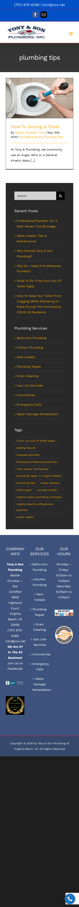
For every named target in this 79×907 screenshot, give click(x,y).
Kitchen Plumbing (30, 347)
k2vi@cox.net (54, 5)
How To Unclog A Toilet (39, 94)
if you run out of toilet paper (35, 440)
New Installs (26, 357)
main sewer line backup (32, 468)
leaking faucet (25, 447)
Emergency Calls (29, 404)
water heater (25, 517)
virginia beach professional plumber (34, 507)
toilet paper (24, 489)
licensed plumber (28, 454)
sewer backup (49, 482)
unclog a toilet (47, 489)
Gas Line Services (30, 385)
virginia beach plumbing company (39, 497)
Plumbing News (31, 137)
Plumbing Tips (53, 137)
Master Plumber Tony (30, 132)
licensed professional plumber (37, 461)
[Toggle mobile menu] (71, 34)
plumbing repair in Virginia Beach (38, 475)
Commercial (26, 395)
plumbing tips (25, 482)
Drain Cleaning (28, 376)
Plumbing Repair (29, 366)
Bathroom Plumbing (32, 338)
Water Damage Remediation (37, 414)
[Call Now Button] (70, 899)
